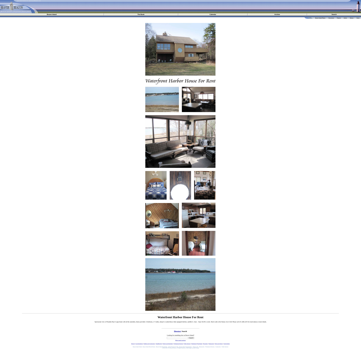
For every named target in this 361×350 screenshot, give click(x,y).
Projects (339, 18)
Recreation (205, 343)
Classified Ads (159, 343)
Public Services (187, 343)
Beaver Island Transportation (185, 346)
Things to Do (195, 346)
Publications (194, 343)
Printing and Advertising (168, 343)
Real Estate (199, 343)
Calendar (213, 14)
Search (334, 14)
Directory (177, 331)
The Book (140, 14)
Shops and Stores (219, 343)
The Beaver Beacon (172, 347)
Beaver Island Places (320, 18)
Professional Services (178, 343)
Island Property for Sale (173, 346)
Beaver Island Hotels (137, 346)
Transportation (226, 343)
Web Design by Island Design (192, 347)
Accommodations (139, 343)
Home (358, 18)
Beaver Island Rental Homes (149, 346)
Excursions (331, 18)
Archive (277, 14)
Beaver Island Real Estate (161, 346)
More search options (180, 340)
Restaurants (211, 343)
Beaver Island (52, 14)
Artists (345, 18)
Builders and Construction (149, 343)
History (351, 18)
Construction (218, 346)
